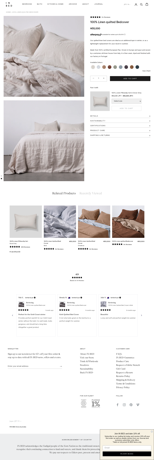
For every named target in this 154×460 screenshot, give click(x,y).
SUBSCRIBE (127, 454)
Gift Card (120, 369)
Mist (45, 246)
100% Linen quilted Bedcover (122, 241)
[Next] (141, 315)
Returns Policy (123, 376)
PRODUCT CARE (97, 131)
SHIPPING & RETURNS (100, 135)
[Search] (141, 4)
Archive (73, 4)
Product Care (122, 361)
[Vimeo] (137, 404)
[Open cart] (147, 4)
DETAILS (94, 116)
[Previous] (12, 315)
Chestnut (81, 246)
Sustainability (86, 369)
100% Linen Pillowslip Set (19, 241)
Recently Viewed (90, 193)
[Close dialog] (152, 431)
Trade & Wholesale (89, 361)
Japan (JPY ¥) (15, 421)
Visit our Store (87, 357)
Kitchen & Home (56, 4)
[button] (100, 17)
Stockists (84, 365)
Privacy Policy (123, 387)
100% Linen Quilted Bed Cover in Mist (120, 305)
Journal (98, 4)
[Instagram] (124, 404)
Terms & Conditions (125, 383)
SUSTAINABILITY (97, 121)
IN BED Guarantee (125, 357)
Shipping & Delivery (125, 380)
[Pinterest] (131, 404)
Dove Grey (13, 244)
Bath (39, 4)
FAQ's (119, 354)
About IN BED (87, 354)
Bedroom (27, 4)
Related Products (64, 193)
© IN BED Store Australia (18, 427)
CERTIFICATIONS (98, 126)
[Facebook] (117, 404)
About (85, 4)
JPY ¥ (126, 5)
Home (8, 12)
